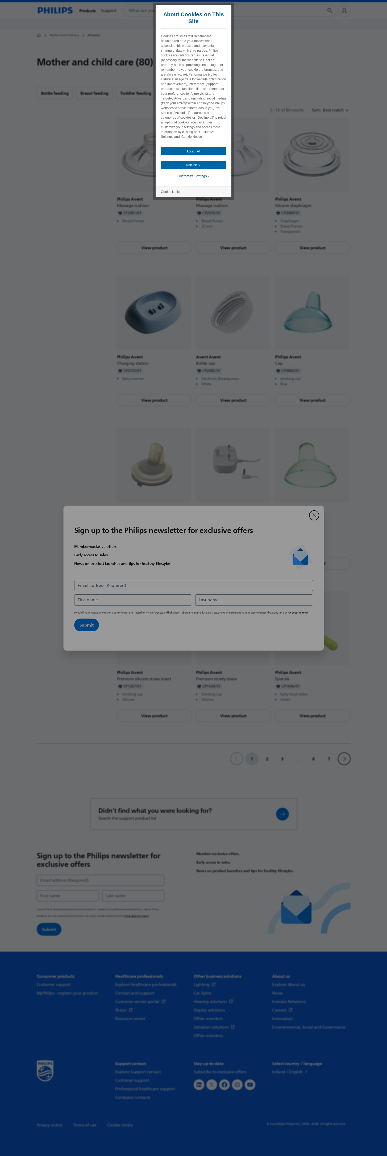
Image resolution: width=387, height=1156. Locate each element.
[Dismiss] (314, 515)
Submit (87, 625)
